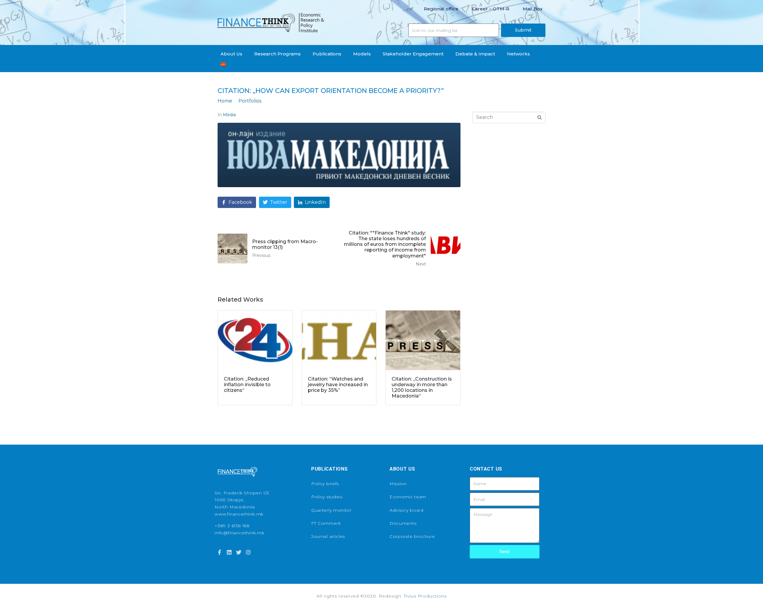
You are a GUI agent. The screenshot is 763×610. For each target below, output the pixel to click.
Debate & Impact (475, 54)
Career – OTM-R (490, 9)
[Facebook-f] (219, 552)
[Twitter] (239, 552)
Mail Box (532, 9)
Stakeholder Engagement (413, 54)
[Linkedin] (229, 552)
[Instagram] (248, 552)
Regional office (441, 9)
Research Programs (277, 54)
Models (362, 54)
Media (229, 114)
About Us (231, 54)
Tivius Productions (425, 596)
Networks (518, 54)
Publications (327, 54)
